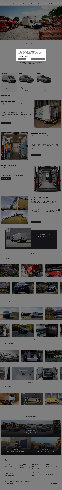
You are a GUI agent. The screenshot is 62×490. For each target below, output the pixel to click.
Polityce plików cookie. (25, 56)
